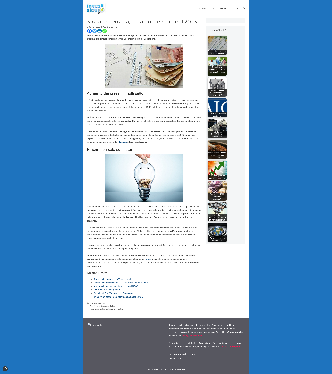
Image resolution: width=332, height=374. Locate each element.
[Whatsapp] (104, 31)
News (234, 8)
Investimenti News (97, 303)
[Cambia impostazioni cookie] (5, 368)
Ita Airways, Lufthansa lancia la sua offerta (107, 309)
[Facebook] (89, 31)
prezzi (149, 259)
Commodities (206, 8)
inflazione (122, 142)
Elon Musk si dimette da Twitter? (103, 306)
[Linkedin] (99, 31)
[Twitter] (94, 31)
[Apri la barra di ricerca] (244, 8)
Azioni (222, 8)
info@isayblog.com (192, 336)
